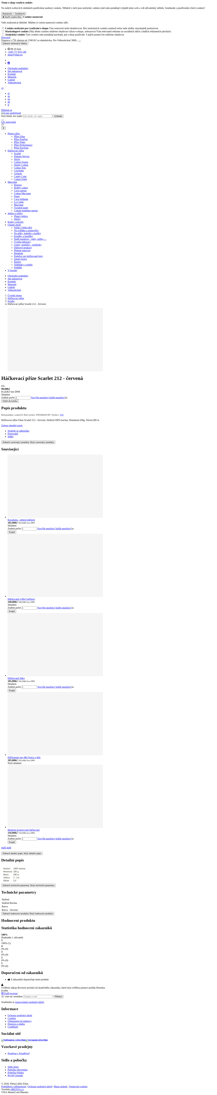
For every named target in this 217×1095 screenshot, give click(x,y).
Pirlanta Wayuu (21, 156)
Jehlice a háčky (15, 213)
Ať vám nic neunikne (12, 996)
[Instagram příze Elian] (37, 1040)
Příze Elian (19, 136)
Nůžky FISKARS (23, 227)
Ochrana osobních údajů (20, 1015)
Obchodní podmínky (18, 68)
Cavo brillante (21, 199)
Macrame (12, 182)
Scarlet (17, 153)
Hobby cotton (21, 187)
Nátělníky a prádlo (23, 264)
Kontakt (12, 74)
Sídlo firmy (13, 1067)
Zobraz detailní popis (11, 425)
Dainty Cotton (21, 165)
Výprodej (12, 270)
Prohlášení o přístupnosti (13, 1086)
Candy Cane (20, 176)
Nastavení (7, 14)
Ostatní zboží (14, 224)
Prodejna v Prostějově (19, 1053)
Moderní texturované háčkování (24, 830)
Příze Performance (23, 145)
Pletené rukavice (22, 250)
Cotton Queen (21, 162)
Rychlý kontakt (15, 1075)
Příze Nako (19, 142)
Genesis (18, 173)
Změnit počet (7, 397)
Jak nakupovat (15, 71)
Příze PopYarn (21, 147)
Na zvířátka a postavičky (26, 230)
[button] (2, 88)
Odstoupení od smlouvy (20, 1021)
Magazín (12, 77)
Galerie (11, 79)
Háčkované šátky (16, 678)
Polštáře (18, 267)
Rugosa (18, 185)
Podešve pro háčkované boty (28, 256)
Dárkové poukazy (23, 247)
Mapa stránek (60, 1086)
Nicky (17, 159)
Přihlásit (58, 996)
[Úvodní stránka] (11, 113)
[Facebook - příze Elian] (13, 1040)
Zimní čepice (20, 259)
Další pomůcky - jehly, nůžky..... (30, 239)
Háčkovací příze (16, 150)
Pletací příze (14, 133)
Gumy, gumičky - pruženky (28, 244)
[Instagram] (9, 63)
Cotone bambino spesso (26, 210)
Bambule (18, 253)
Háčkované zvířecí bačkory (21, 599)
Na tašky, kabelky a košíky (27, 233)
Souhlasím (20, 14)
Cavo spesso (20, 190)
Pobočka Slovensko (17, 1069)
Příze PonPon (21, 139)
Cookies (12, 1018)
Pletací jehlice (21, 216)
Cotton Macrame (22, 193)
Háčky (17, 219)
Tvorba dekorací (22, 242)
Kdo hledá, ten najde (11, 116)
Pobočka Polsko (16, 1072)
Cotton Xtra (20, 167)
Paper (17, 196)
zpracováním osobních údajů (29, 1002)
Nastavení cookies (78, 1086)
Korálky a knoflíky (23, 236)
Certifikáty (13, 1026)
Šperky (17, 262)
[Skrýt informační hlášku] (79, 41)
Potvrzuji (5, 37)
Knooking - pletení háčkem (21, 520)
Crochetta (19, 170)
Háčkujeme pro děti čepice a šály (24, 757)
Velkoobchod (14, 82)
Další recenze (10, 993)
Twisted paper (21, 207)
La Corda (19, 202)
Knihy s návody (16, 222)
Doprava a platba (16, 1024)
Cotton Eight (20, 179)
